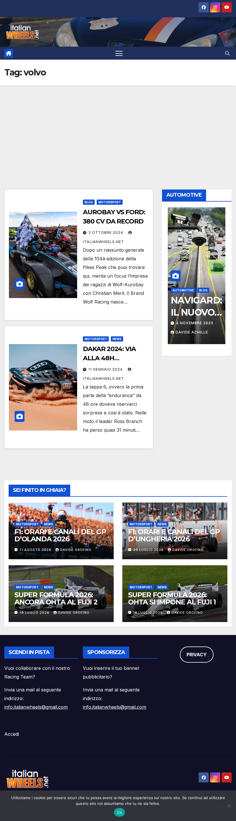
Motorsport (109, 202)
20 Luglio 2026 (149, 550)
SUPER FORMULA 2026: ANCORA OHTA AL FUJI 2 (56, 598)
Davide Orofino (76, 550)
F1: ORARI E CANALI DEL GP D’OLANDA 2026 (60, 535)
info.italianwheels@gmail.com (36, 707)
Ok (119, 812)
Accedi (11, 734)
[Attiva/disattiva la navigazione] (119, 53)
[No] (229, 806)
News (117, 339)
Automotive (183, 290)
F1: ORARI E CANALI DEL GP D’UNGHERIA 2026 (174, 535)
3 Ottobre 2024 (106, 232)
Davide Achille (192, 332)
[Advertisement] (118, 128)
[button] (227, 53)
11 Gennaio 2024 (106, 369)
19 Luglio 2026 (35, 612)
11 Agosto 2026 (36, 550)
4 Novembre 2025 (195, 323)
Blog (89, 202)
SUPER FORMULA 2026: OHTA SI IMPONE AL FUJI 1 (172, 598)
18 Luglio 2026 (148, 612)
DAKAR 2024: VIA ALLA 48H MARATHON (109, 358)
